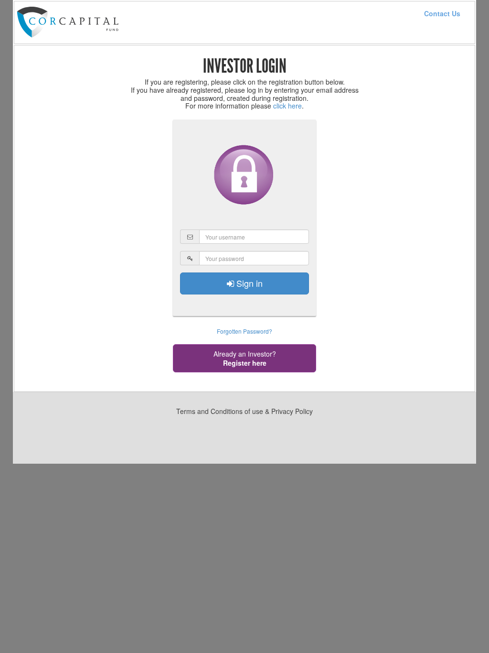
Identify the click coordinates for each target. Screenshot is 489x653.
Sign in (248, 283)
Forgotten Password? (244, 331)
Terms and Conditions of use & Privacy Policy (244, 411)
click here (287, 105)
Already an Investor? (244, 358)
